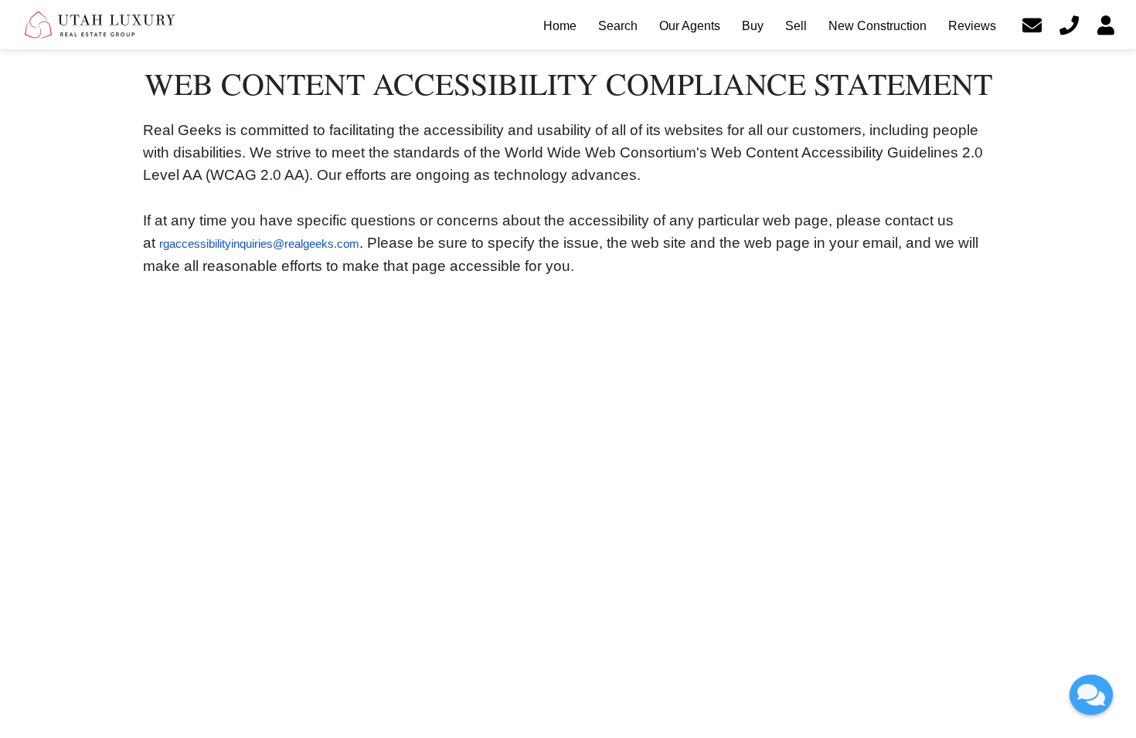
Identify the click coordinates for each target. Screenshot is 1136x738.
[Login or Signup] (1105, 24)
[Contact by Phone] (1068, 24)
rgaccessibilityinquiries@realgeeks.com (259, 244)
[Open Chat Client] (1091, 695)
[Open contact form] (1031, 24)
